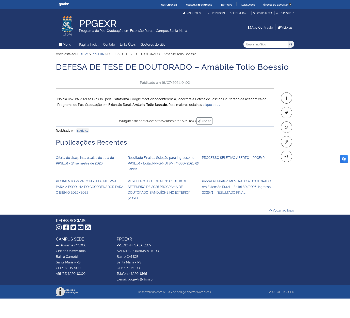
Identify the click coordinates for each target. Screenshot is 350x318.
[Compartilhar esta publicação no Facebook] (286, 98)
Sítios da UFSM (262, 13)
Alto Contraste (262, 27)
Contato (109, 44)
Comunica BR (169, 4)
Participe (226, 4)
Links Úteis (128, 44)
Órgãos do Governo (275, 4)
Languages (193, 13)
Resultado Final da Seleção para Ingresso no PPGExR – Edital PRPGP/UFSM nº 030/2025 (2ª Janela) (163, 163)
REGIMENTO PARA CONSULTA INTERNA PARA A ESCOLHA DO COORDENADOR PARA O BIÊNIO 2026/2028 (89, 186)
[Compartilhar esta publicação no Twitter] (286, 112)
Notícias (82, 130)
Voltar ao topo (283, 210)
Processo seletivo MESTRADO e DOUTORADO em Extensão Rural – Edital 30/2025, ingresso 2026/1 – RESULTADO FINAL (236, 186)
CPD (291, 292)
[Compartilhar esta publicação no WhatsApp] (286, 127)
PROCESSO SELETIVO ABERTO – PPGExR (233, 157)
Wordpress (203, 292)
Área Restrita (285, 13)
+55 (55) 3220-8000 (70, 273)
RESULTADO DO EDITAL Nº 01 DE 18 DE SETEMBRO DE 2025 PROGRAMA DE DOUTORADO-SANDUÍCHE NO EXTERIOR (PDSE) (159, 189)
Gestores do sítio (153, 44)
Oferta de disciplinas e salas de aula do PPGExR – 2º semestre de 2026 (85, 160)
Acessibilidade (239, 13)
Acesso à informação (199, 4)
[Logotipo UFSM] (67, 24)
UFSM (281, 292)
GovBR (64, 4)
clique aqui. (211, 104)
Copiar (206, 121)
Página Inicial (88, 44)
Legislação (248, 4)
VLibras (286, 27)
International (216, 13)
